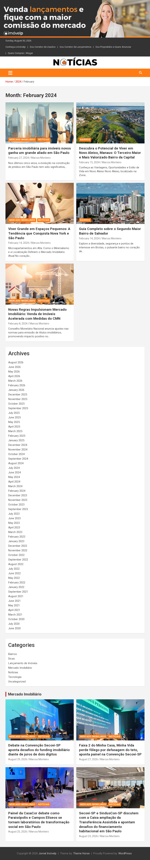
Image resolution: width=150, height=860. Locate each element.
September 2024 (18, 458)
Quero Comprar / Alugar (20, 53)
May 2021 (14, 605)
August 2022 (15, 564)
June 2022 (14, 573)
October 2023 (16, 504)
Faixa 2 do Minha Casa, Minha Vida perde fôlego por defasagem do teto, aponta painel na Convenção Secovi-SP (110, 749)
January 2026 (16, 390)
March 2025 (15, 431)
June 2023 (14, 518)
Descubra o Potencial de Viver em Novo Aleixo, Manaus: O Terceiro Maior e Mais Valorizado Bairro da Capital (110, 152)
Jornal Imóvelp (47, 853)
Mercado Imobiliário (22, 139)
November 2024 (17, 449)
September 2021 (18, 591)
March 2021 (15, 614)
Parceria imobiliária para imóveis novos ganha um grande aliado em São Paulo (39, 150)
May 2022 (14, 578)
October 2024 (16, 454)
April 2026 (14, 376)
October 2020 (16, 619)
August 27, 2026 (88, 759)
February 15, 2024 (89, 162)
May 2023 (14, 523)
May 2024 (14, 477)
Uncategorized (17, 681)
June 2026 (14, 367)
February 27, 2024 (18, 157)
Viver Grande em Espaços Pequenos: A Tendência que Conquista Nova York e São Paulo (39, 233)
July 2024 (14, 468)
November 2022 (17, 550)
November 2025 (17, 399)
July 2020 (14, 623)
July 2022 (14, 568)
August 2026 (15, 362)
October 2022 (16, 555)
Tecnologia (14, 677)
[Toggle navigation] (10, 73)
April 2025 (14, 426)
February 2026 (16, 385)
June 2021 (14, 600)
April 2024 (14, 481)
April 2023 (14, 527)
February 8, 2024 (17, 323)
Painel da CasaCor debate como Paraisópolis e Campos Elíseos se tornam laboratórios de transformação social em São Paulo (38, 820)
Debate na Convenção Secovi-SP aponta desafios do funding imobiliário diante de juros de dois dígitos (39, 749)
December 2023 (17, 495)
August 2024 (15, 463)
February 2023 (16, 536)
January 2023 (16, 541)
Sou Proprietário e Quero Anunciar (113, 46)
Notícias (43, 139)
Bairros (85, 139)
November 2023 (17, 500)
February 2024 (16, 490)
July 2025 (14, 413)
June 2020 (14, 628)
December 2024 (17, 445)
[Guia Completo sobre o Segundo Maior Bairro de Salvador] (110, 203)
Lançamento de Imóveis (22, 663)
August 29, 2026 (17, 759)
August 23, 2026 (88, 836)
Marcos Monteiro (41, 157)
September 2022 (18, 559)
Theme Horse (81, 853)
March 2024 (15, 486)
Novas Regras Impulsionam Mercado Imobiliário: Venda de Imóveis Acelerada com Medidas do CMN (37, 314)
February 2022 (16, 582)
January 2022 (16, 587)
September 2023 (18, 509)
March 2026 (15, 380)
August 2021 (15, 596)
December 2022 (17, 545)
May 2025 (14, 422)
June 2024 (14, 472)
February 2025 (16, 435)
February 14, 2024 (18, 242)
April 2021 (14, 610)
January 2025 (16, 440)
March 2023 (15, 532)
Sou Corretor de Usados (42, 46)
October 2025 (16, 403)
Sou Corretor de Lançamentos (75, 46)
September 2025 (18, 408)
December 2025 (17, 394)
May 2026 (14, 371)
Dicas (11, 658)
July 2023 (14, 513)
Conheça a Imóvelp (15, 46)
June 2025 (14, 417)
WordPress (125, 853)
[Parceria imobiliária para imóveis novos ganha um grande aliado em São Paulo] (39, 122)
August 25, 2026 (17, 831)
